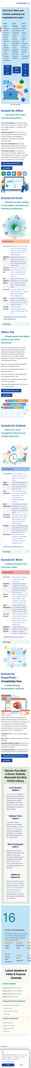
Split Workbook (19, 311)
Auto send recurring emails (19, 493)
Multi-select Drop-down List (19, 268)
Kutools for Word (16, 993)
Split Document (16, 583)
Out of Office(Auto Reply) (19, 491)
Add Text (13, 289)
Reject (21, 1065)
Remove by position (16, 291)
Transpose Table (17, 609)
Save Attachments (17, 504)
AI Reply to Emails (17, 473)
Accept (8, 1065)
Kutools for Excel (16, 988)
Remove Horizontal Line (20, 616)
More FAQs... (6, 1014)
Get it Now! (7, 70)
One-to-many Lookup (17, 302)
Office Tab (14, 996)
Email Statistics (16, 534)
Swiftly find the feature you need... (13, 637)
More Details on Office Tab (10, 390)
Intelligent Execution (16, 246)
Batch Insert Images (18, 594)
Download (7, 168)
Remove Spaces (19, 293)
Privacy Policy (9, 1061)
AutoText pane (15, 259)
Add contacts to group (19, 530)
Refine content (16, 577)
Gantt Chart (14, 278)
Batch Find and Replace (19, 590)
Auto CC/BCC (16, 495)
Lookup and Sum (20, 300)
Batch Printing (16, 592)
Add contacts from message (20, 528)
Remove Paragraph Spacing (20, 614)
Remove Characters (16, 296)
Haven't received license (10, 1011)
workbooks (17, 309)
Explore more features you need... (13, 546)
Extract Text (20, 289)
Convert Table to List (18, 605)
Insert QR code (21, 603)
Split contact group (17, 532)
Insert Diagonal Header (19, 607)
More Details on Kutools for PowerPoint (13, 755)
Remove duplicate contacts (19, 525)
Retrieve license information (11, 1005)
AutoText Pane (23, 633)
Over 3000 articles (11, 794)
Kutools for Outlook (16, 991)
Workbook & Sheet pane (17, 257)
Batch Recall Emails (17, 515)
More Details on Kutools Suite (11, 163)
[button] (15, 241)
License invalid (7, 1008)
